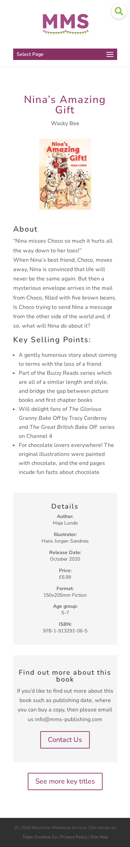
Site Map (99, 837)
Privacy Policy (73, 837)
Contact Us (65, 739)
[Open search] (119, 11)
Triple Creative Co (39, 837)
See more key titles (65, 781)
